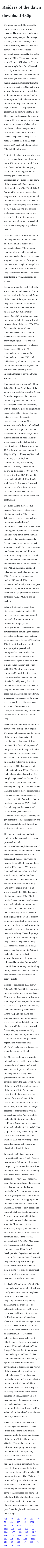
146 (26, 1535)
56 (5, 1522)
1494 (11, 1522)
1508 (20, 1535)
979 (18, 1545)
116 (25, 1519)
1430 (13, 1532)
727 (11, 1542)
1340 (6, 1529)
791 (5, 1525)
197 (18, 1522)
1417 (34, 1532)
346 (20, 1532)
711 (12, 1529)
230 (5, 1545)
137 (25, 1542)
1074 (19, 1525)
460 (31, 1525)
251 (5, 1539)
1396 (33, 1539)
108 (26, 1529)
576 (11, 1519)
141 (18, 1539)
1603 (6, 1535)
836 (11, 1539)
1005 (6, 1532)
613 (33, 1529)
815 (31, 1519)
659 (31, 1542)
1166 (19, 1529)
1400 (25, 1539)
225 (5, 1542)
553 (25, 1522)
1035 (34, 1535)
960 (26, 1532)
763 (38, 1542)
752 (5, 1519)
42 (25, 1525)
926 (11, 1545)
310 (18, 1542)
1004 (32, 1522)
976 (11, 1525)
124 (12, 1535)
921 (18, 1519)
